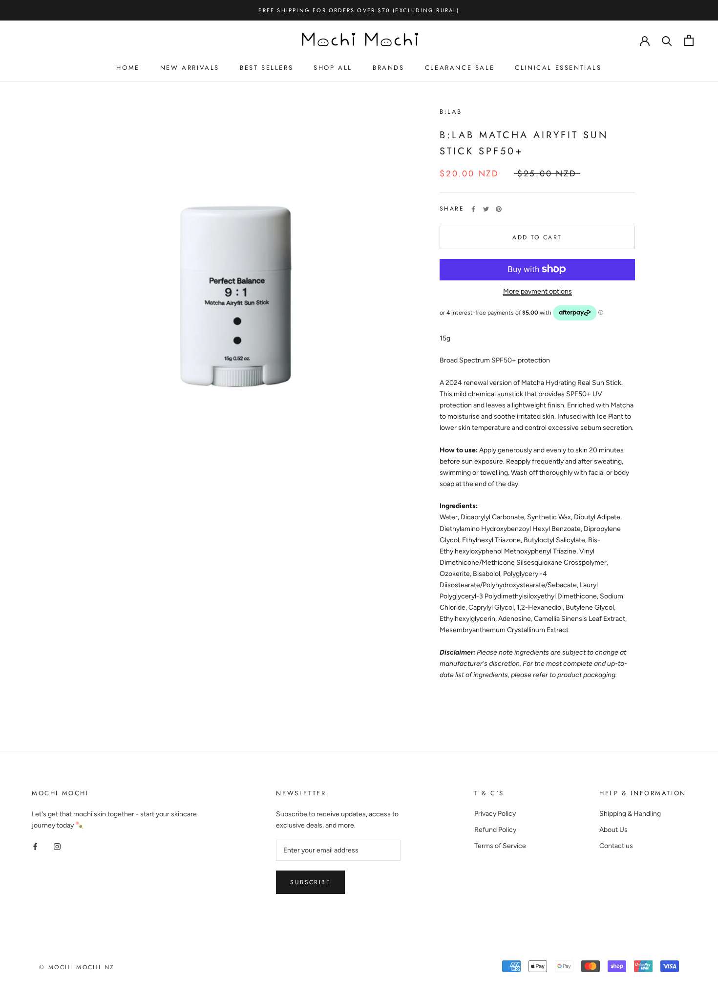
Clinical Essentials (558, 67)
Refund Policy (495, 830)
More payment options (537, 291)
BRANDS (388, 67)
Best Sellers (266, 67)
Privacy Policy (495, 813)
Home (127, 67)
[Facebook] (473, 209)
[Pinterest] (499, 209)
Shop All (333, 67)
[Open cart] (689, 40)
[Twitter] (486, 209)
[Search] (667, 40)
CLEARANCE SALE (459, 67)
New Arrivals (189, 67)
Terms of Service (500, 846)
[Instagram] (57, 846)
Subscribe (310, 882)
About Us (613, 830)
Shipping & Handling (630, 813)
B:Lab (451, 111)
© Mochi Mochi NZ (76, 967)
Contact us (616, 846)
